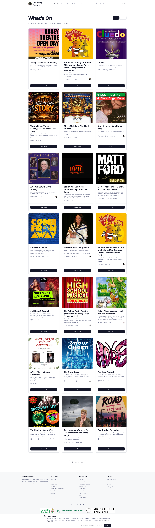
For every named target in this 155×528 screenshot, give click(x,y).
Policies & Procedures (84, 484)
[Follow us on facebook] (71, 504)
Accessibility (82, 482)
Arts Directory (54, 484)
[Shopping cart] (118, 3)
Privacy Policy (82, 486)
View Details (44, 86)
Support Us (95, 4)
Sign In (124, 4)
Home (49, 4)
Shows (116, 18)
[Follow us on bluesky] (83, 504)
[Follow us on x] (77, 504)
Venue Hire (80, 4)
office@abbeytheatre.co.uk (114, 487)
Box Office (81, 479)
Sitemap (81, 495)
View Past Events (78, 462)
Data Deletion (82, 493)
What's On (56, 4)
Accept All (107, 525)
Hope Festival (103, 4)
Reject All (99, 525)
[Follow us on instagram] (74, 504)
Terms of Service (83, 491)
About (87, 4)
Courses (123, 18)
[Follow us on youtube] (80, 504)
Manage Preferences (88, 525)
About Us (53, 493)
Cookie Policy (82, 488)
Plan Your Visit (71, 4)
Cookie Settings (83, 497)
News (62, 4)
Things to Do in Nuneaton (58, 488)
